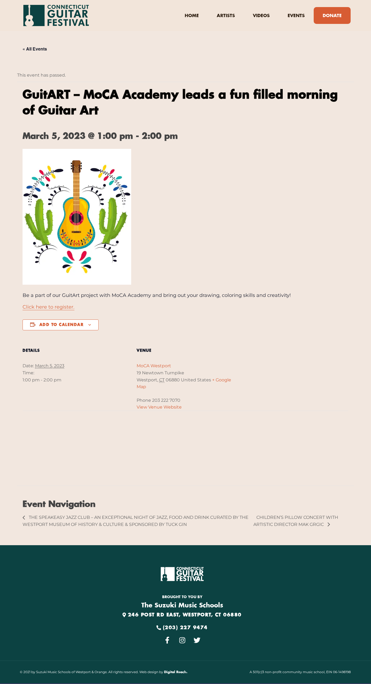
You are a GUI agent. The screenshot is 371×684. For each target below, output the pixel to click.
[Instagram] (182, 640)
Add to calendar (61, 325)
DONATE (332, 16)
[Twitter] (197, 640)
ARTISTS (226, 16)
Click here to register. (48, 307)
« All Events (35, 49)
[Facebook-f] (167, 640)
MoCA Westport (154, 365)
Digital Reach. (175, 672)
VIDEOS (261, 16)
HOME (192, 16)
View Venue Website (159, 407)
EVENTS (296, 16)
